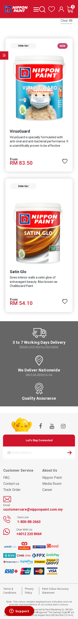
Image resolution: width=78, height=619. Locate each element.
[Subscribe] (69, 453)
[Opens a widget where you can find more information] (19, 611)
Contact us (11, 484)
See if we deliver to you (39, 374)
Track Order (12, 490)
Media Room (52, 484)
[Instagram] (63, 426)
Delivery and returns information (38, 346)
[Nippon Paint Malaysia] (16, 8)
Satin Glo (18, 271)
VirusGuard (20, 131)
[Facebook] (40, 426)
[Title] (35, 9)
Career (47, 490)
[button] (64, 159)
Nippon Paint (52, 478)
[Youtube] (52, 426)
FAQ (6, 478)
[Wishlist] (51, 11)
